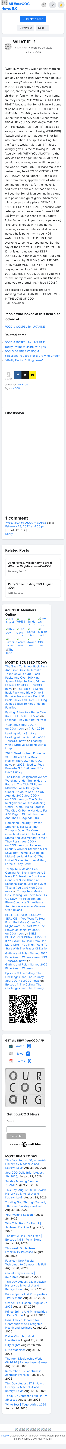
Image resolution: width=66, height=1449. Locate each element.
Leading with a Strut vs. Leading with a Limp (25, 744)
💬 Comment (25, 401)
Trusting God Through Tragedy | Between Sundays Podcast (25, 1204)
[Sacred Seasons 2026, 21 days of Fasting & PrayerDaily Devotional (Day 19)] (21, 642)
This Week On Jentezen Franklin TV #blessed (20, 1250)
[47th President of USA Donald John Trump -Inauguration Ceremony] (10, 621)
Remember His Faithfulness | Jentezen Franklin (24, 1372)
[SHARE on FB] (17, 375)
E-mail (11, 1121)
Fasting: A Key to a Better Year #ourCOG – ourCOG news (25, 714)
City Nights (12, 1345)
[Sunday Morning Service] (31, 621)
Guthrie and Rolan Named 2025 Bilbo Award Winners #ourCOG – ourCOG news (26, 957)
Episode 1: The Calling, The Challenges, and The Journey (24, 986)
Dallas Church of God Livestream (19, 1338)
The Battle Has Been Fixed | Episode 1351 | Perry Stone (23, 1237)
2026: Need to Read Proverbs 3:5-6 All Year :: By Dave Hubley (24, 768)
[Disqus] (33, 467)
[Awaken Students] (31, 642)
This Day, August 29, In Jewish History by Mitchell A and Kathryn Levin (25, 1193)
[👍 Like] (9, 401)
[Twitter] (25, 375)
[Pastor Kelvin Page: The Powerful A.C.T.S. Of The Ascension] (10, 642)
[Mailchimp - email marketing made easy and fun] (26, 1147)
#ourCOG (23, 384)
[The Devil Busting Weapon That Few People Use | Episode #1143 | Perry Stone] (21, 631)
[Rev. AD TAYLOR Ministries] (42, 621)
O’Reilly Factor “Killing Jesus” (24, 360)
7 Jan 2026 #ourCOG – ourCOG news (20, 726)
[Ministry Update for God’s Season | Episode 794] (42, 631)
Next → (42, 27)
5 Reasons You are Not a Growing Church (32, 355)
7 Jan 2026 (36, 728)
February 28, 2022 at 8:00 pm (25, 526)
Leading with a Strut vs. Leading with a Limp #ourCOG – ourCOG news (25, 737)
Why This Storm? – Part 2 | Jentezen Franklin (23, 1225)
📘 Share (41, 401)
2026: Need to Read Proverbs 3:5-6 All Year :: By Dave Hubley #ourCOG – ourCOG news (25, 758)
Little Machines (15, 1350)
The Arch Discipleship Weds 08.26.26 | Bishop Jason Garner (26, 1360)
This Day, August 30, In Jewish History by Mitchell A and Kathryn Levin (25, 1163)
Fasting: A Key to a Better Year (25, 720)
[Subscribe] (32, 375)
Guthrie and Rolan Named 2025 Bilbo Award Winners (26, 966)
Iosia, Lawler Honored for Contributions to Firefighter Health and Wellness (23, 1323)
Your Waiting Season (19, 1214)
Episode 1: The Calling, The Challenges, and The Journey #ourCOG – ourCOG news (24, 976)
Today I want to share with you (25, 347)
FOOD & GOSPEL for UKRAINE (25, 326)
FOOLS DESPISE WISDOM (22, 351)
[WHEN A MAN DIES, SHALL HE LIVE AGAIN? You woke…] (21, 621)
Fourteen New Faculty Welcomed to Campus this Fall (25, 1262)
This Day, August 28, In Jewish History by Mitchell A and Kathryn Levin (25, 1285)
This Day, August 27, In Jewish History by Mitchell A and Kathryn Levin (25, 1387)
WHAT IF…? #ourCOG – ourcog (25, 522)
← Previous (25, 27)
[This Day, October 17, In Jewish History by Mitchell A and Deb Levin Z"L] (10, 631)
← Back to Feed (33, 19)
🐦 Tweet (56, 401)
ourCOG (15, 388)
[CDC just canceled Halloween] (42, 642)
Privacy (5, 1435)
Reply (9, 534)
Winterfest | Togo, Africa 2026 (25, 1404)
